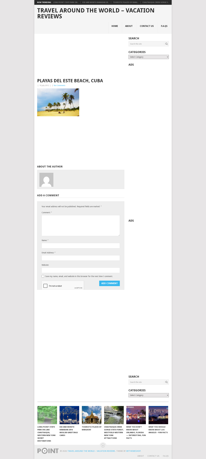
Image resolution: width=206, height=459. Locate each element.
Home (115, 26)
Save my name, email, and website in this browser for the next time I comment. (79, 276)
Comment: (47, 212)
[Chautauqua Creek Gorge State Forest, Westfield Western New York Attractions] (114, 415)
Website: (45, 265)
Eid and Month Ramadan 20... (95, 2)
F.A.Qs (164, 26)
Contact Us (147, 26)
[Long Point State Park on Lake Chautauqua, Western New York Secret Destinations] (47, 415)
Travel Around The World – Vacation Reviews (96, 13)
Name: (45, 240)
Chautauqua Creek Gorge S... (155, 2)
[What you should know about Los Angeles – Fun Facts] (158, 415)
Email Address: (48, 252)
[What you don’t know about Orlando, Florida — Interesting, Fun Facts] (136, 415)
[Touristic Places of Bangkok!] (91, 415)
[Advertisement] (80, 57)
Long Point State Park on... (66, 2)
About (129, 26)
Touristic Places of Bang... (126, 2)
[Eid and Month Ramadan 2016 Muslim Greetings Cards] (69, 415)
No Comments (59, 85)
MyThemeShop (133, 451)
